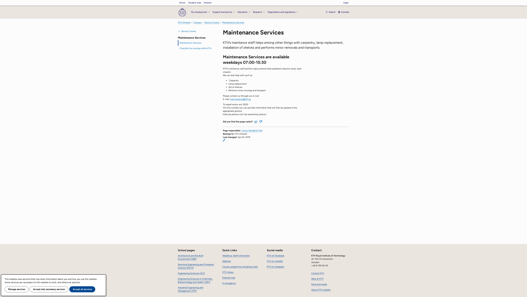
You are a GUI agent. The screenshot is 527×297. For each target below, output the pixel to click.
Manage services (16, 289)
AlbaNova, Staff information (236, 255)
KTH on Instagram (275, 266)
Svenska (345, 12)
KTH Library (228, 272)
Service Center (211, 22)
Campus (197, 22)
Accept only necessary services (49, 289)
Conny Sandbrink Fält (251, 130)
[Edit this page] (224, 140)
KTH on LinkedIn (275, 261)
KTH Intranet (184, 22)
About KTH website (320, 289)
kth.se (182, 2)
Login (346, 2)
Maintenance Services (233, 22)
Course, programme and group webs (240, 266)
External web (228, 277)
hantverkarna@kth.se (240, 99)
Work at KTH (317, 278)
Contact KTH (317, 273)
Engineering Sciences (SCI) (191, 273)
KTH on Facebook (275, 255)
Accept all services (82, 289)
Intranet (207, 2)
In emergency (229, 283)
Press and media (319, 284)
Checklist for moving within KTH (195, 48)
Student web (194, 2)
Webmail (226, 261)
